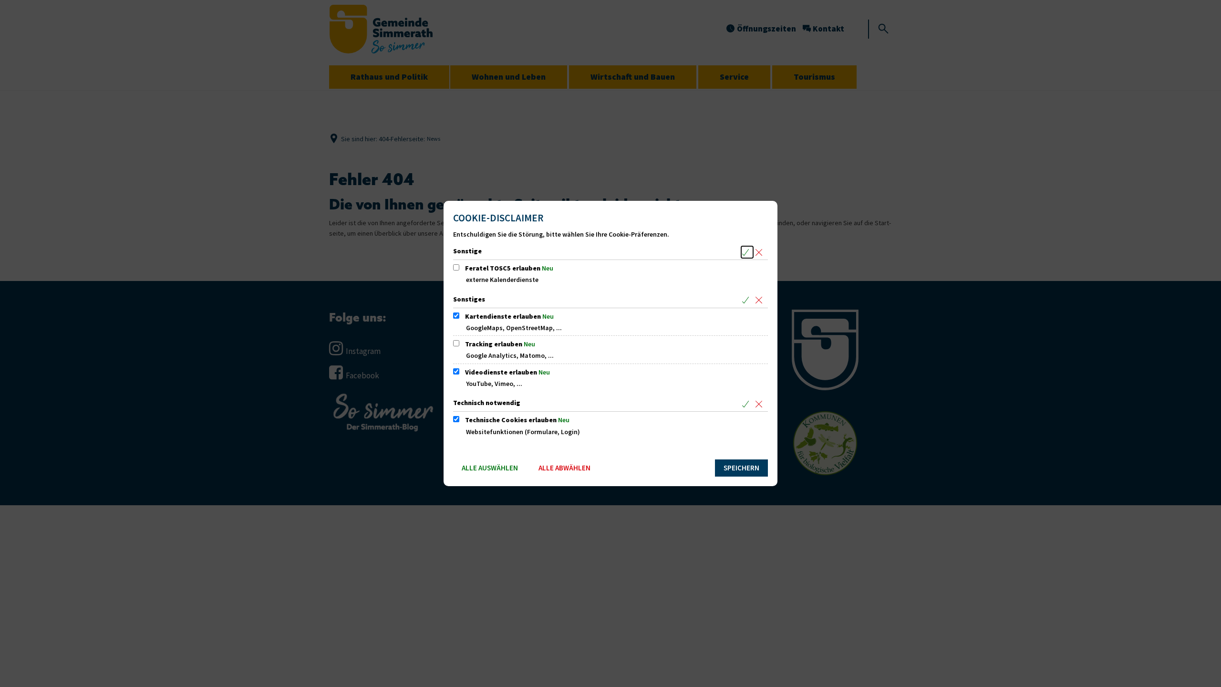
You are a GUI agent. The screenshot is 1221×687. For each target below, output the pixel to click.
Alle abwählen (564, 467)
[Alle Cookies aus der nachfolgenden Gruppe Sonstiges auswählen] (747, 300)
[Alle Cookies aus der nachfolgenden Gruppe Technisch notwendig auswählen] (747, 404)
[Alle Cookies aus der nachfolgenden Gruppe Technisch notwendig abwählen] (760, 404)
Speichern (741, 467)
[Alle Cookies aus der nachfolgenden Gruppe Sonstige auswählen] (747, 252)
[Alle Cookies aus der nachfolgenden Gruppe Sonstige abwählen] (760, 252)
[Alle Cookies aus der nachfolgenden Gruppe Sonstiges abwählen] (760, 300)
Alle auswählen (490, 467)
